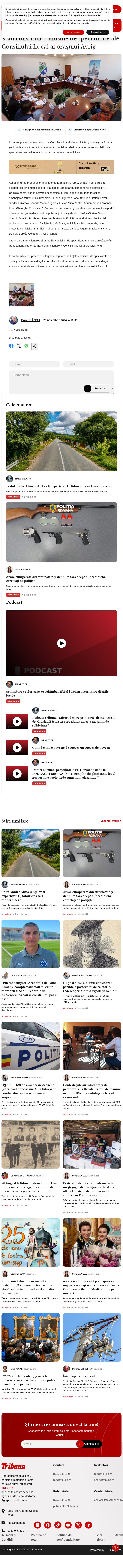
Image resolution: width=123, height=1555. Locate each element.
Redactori (101, 1465)
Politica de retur (38, 1537)
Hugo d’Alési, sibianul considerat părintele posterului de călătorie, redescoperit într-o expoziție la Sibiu (90, 987)
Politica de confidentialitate (68, 1537)
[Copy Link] (35, 346)
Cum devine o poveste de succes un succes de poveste (71, 747)
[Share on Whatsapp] (26, 347)
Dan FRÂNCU (30, 320)
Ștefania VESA (79, 884)
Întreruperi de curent (79, 1376)
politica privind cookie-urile (87, 15)
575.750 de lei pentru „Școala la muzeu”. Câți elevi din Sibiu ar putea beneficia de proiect (28, 1380)
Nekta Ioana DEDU (81, 975)
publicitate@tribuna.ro (66, 1506)
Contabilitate (103, 1491)
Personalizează (98, 32)
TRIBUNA (7, 1488)
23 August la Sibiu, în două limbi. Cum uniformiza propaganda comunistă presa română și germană (30, 1187)
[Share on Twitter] (18, 347)
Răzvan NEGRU (18, 884)
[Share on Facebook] (11, 347)
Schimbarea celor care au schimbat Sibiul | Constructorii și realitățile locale (57, 693)
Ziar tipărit (101, 1537)
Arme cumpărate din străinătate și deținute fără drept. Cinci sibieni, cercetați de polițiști (56, 579)
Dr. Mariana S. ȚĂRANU (22, 1176)
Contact (113, 9)
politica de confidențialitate (95, 9)
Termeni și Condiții (9, 1537)
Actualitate (13, 497)
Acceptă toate (73, 32)
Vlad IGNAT (16, 1369)
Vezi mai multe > (111, 820)
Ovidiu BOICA (18, 975)
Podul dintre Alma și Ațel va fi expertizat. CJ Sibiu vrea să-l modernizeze (59, 486)
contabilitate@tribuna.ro (108, 1500)
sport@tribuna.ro (104, 1479)
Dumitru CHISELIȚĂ (82, 1369)
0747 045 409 (61, 1473)
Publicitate (61, 1491)
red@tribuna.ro (103, 1473)
